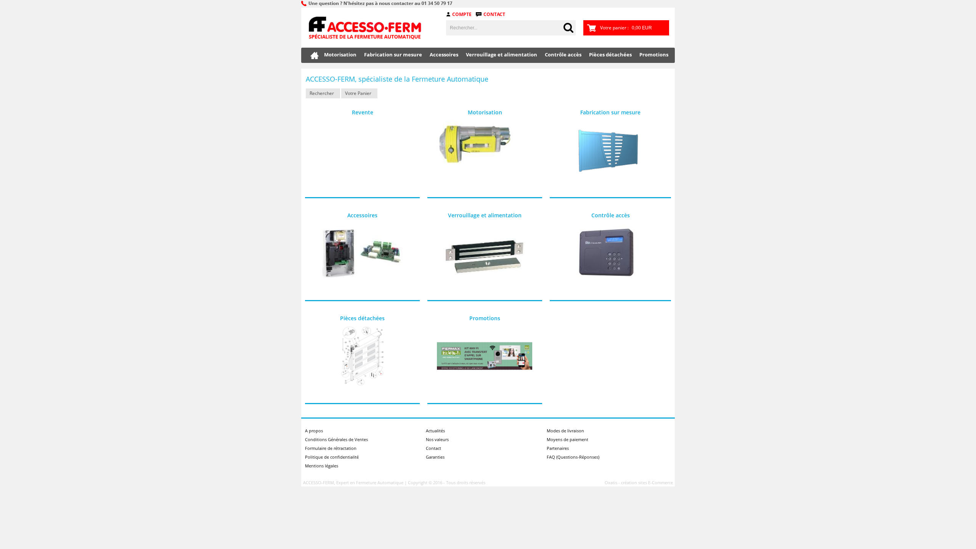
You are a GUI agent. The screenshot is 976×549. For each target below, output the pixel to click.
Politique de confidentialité (332, 457)
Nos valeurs (437, 439)
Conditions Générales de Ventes (336, 439)
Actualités (435, 430)
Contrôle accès (563, 54)
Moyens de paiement (567, 439)
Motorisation (340, 54)
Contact (494, 14)
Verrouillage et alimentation (501, 54)
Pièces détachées (610, 54)
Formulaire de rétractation (330, 448)
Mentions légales (321, 466)
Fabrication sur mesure (393, 54)
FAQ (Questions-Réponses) (573, 457)
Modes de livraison (565, 430)
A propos (314, 430)
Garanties (435, 457)
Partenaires (558, 448)
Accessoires (444, 54)
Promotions (653, 54)
